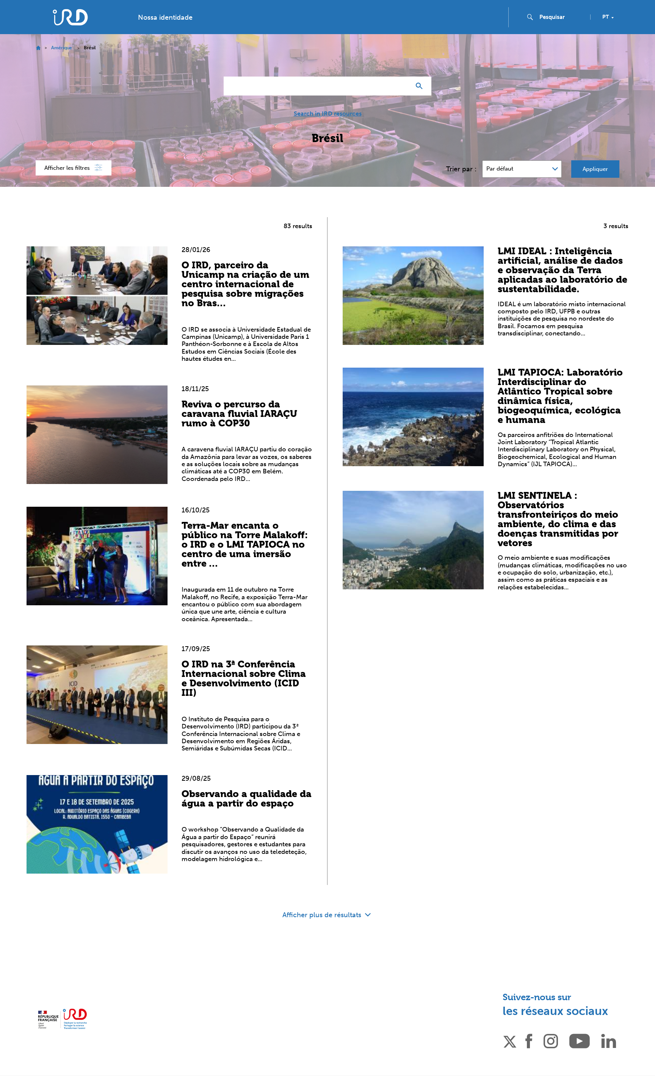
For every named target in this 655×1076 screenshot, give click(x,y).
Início (38, 48)
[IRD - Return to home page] (70, 17)
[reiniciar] (402, 86)
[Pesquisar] (421, 86)
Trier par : (461, 169)
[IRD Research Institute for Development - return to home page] (62, 1019)
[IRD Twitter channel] (510, 1040)
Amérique (61, 47)
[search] (561, 17)
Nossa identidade (165, 17)
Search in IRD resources (328, 114)
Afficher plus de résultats (322, 915)
